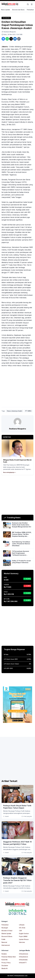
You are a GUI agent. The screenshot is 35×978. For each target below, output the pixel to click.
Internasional (6, 945)
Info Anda (22, 928)
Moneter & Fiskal (7, 930)
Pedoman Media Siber (9, 957)
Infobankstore (23, 957)
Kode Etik (5, 959)
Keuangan (6, 18)
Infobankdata (23, 959)
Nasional (4, 942)
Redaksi (4, 954)
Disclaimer (5, 965)
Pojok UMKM (23, 936)
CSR (20, 930)
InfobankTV (23, 962)
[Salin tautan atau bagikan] (19, 39)
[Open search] (28, 4)
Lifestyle (21, 925)
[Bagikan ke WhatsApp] (7, 39)
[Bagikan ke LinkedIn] (15, 39)
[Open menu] (31, 4)
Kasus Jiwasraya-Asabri (14, 411)
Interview (22, 942)
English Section (24, 933)
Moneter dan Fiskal (11, 788)
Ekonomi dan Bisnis (18, 10)
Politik (3, 939)
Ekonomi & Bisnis (7, 936)
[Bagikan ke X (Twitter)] (11, 39)
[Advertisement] (17, 387)
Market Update (6, 933)
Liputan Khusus (24, 939)
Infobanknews (23, 954)
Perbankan (30, 10)
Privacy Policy (6, 962)
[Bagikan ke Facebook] (3, 39)
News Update (5, 10)
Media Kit (4, 968)
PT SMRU (28, 411)
